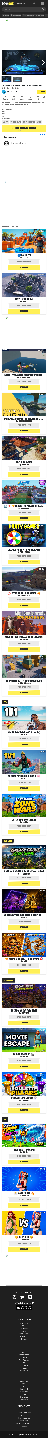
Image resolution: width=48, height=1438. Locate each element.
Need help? (41, 134)
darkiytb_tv (25, 596)
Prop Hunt (24, 1336)
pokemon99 (25, 874)
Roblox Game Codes (24, 1423)
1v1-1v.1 (25, 1152)
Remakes (24, 1391)
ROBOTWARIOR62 (25, 421)
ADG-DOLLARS (25, 683)
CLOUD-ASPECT (25, 378)
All (24, 1386)
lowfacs (25, 1100)
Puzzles (24, 1331)
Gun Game (17, 122)
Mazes (24, 1368)
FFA (7, 122)
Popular (24, 1415)
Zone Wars (24, 1357)
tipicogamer (25, 509)
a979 (25, 918)
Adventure (24, 1370)
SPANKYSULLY (12, 92)
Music (24, 1363)
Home (7, 15)
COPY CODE (24, 268)
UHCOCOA (25, 465)
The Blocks (24, 1399)
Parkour (41, 15)
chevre (25, 640)
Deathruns (17, 15)
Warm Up (24, 1381)
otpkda (25, 258)
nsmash (25, 1196)
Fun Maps (24, 1365)
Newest (24, 1352)
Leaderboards (24, 1418)
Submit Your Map (24, 1412)
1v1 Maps (24, 1323)
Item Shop (24, 1420)
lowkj (25, 822)
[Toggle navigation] (42, 3)
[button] (43, 62)
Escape (24, 1339)
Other (24, 1394)
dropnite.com (32, 1434)
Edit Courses (29, 15)
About (24, 1426)
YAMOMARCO (25, 552)
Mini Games (30, 122)
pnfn (25, 735)
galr (25, 961)
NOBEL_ (25, 301)
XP (40, 122)
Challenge (24, 1397)
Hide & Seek (24, 1334)
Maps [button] (22, 3)
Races (24, 1384)
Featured (24, 1389)
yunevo (25, 1057)
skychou (25, 1013)
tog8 (25, 779)
